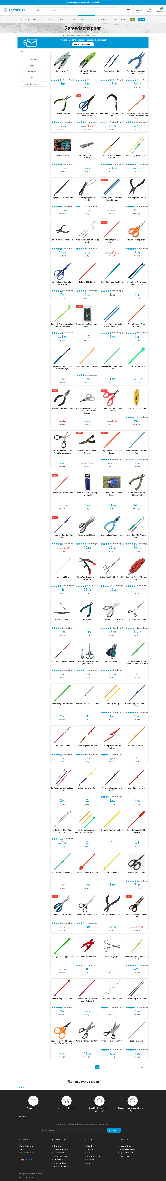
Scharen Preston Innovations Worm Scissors (87, 114)
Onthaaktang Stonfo (62, 746)
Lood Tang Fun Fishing (62, 113)
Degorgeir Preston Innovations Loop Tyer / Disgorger (62, 325)
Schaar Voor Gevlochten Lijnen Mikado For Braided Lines (62, 1042)
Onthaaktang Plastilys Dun (136, 746)
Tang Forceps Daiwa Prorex (137, 619)
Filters (32, 78)
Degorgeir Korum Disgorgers (62, 198)
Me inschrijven (114, 1130)
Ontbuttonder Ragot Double (62, 872)
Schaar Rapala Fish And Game (112, 619)
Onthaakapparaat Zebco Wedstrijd (136, 325)
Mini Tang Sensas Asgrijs (137, 198)
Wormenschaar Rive (62, 155)
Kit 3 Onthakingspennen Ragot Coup (62, 789)
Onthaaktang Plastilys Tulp (136, 366)
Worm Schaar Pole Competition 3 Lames (136, 915)
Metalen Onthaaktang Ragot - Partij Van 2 (62, 831)
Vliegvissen (72, 19)
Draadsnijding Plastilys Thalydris (87, 199)
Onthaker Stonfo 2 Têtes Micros (87, 704)
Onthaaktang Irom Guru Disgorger (111, 241)
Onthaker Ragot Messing (62, 577)
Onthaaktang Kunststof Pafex (87, 746)
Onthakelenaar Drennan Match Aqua (112, 367)
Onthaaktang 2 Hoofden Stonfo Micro (136, 705)
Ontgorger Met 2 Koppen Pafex (62, 957)
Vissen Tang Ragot (112, 957)
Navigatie (124, 19)
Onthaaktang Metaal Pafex (112, 999)
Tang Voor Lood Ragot (62, 619)
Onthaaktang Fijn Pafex (136, 788)
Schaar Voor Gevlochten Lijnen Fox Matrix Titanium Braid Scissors (87, 410)
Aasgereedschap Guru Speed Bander (111, 452)
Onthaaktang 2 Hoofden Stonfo (62, 661)
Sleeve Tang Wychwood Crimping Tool (136, 494)
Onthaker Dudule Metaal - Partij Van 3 (87, 241)
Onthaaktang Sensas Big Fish (62, 704)
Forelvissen (60, 19)
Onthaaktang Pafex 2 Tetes (137, 999)
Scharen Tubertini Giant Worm (87, 1041)
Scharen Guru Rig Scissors (136, 240)
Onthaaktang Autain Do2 (112, 872)
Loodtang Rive (87, 619)
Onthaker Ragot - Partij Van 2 (62, 999)
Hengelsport (70, 35)
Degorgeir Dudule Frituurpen (62, 493)
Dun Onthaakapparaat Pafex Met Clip (112, 789)
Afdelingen (32, 59)
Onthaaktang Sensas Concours (137, 155)
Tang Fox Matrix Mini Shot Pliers (62, 240)
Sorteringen (32, 72)
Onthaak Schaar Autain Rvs (87, 914)
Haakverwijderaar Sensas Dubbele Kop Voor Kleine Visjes (136, 662)
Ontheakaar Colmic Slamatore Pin (62, 536)
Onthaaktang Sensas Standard (87, 366)
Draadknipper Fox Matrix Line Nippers (87, 156)
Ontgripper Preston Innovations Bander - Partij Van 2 (112, 325)
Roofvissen (25, 19)
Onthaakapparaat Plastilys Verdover (136, 831)
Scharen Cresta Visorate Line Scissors (112, 409)
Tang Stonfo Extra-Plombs (136, 408)
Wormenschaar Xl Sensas (87, 535)
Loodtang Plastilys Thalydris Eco (136, 578)
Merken (141, 19)
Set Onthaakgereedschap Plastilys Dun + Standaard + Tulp (87, 831)
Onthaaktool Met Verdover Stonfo (136, 536)
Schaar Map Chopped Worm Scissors (112, 494)
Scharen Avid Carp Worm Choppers (87, 452)
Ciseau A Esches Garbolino (62, 914)
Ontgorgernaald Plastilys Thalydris (112, 747)
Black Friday (90, 1160)
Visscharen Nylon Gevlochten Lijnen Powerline (87, 662)
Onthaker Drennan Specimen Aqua (136, 452)
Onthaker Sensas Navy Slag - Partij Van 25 (87, 494)
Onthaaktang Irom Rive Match (112, 282)
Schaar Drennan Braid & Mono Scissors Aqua (87, 325)
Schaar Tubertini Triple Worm (111, 1041)
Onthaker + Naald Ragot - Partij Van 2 (136, 958)
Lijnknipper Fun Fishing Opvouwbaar (87, 72)
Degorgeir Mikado (136, 1041)
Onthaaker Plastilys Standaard (112, 830)
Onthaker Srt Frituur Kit (87, 282)
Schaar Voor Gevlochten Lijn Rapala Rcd (87, 578)
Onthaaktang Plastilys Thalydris (111, 577)
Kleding (114, 19)
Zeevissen (49, 19)
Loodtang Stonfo (62, 71)
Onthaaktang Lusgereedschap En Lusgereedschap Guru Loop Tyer (137, 115)
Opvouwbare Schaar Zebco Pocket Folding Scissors (62, 452)
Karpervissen (37, 19)
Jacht (132, 19)
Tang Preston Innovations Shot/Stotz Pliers (136, 72)
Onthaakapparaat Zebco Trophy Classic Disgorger (112, 199)
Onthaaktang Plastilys (112, 704)
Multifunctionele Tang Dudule (62, 408)
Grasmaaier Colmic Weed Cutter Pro (112, 114)
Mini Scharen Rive (111, 661)
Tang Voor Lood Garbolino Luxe (112, 535)
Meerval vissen (102, 19)
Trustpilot (21, 1087)
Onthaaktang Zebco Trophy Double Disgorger (136, 283)
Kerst (88, 1163)
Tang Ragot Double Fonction (87, 957)
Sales (88, 1153)
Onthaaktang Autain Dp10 (87, 788)
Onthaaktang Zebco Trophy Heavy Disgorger (62, 367)
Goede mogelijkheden (93, 1156)
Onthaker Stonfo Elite (112, 71)
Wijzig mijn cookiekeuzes (61, 1166)
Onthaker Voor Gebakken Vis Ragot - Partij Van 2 (87, 1000)
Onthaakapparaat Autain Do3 (87, 872)
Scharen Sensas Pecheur (137, 872)
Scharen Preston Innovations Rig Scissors (62, 283)
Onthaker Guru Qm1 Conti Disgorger (112, 156)
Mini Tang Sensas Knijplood (112, 914)
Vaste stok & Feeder (86, 19)
